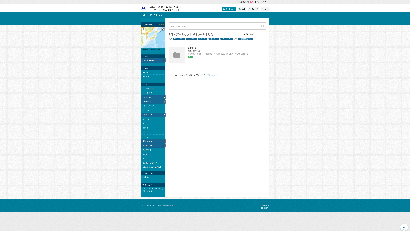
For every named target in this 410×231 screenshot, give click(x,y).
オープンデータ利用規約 (166, 205)
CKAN (265, 208)
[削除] (183, 39)
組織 (243, 9)
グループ (255, 9)
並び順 (245, 34)
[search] (262, 26)
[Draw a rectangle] (163, 29)
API (203, 75)
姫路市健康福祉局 (194, 51)
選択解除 (161, 24)
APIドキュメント (212, 75)
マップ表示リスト (245, 2)
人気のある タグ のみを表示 (152, 167)
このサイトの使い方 (147, 205)
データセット (230, 9)
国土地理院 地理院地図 (154, 49)
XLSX (191, 57)
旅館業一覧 (192, 48)
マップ (267, 9)
